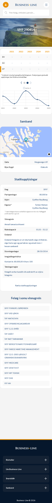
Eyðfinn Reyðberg (40, 199)
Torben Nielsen (41, 205)
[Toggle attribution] (49, 154)
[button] (27, 88)
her (25, 77)
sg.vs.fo (16, 214)
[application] (26, 97)
